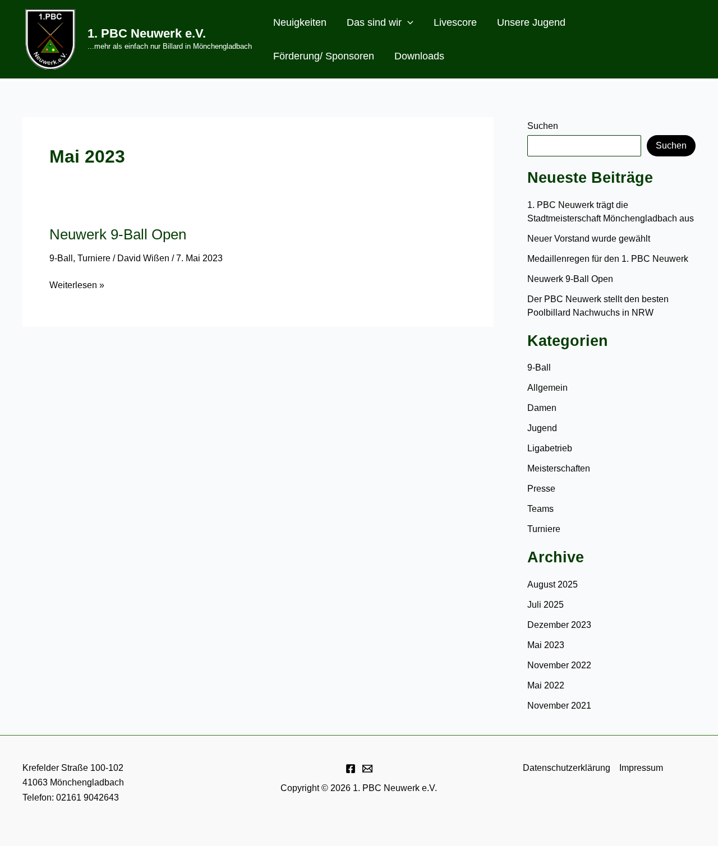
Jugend (542, 428)
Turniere (94, 258)
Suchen (542, 126)
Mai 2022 (545, 685)
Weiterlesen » (76, 286)
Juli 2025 (545, 604)
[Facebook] (351, 769)
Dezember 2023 (559, 625)
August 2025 (552, 584)
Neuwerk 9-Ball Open (117, 234)
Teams (540, 509)
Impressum (641, 768)
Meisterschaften (558, 468)
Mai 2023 (545, 645)
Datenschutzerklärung (566, 768)
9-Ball (61, 258)
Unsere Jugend (531, 22)
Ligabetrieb (549, 448)
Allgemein (547, 387)
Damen (541, 408)
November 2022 (559, 665)
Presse (541, 488)
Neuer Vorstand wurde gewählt (588, 238)
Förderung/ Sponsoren (323, 56)
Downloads (419, 56)
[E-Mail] (367, 769)
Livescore (455, 22)
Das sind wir (374, 22)
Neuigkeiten (299, 22)
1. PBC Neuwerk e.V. (147, 33)
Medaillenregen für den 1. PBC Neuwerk (609, 258)
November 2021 (559, 705)
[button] (407, 22)
